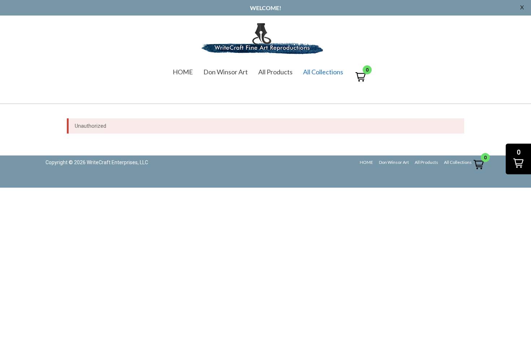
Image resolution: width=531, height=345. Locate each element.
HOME (183, 72)
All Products (275, 72)
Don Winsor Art (225, 72)
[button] (360, 77)
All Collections (323, 72)
